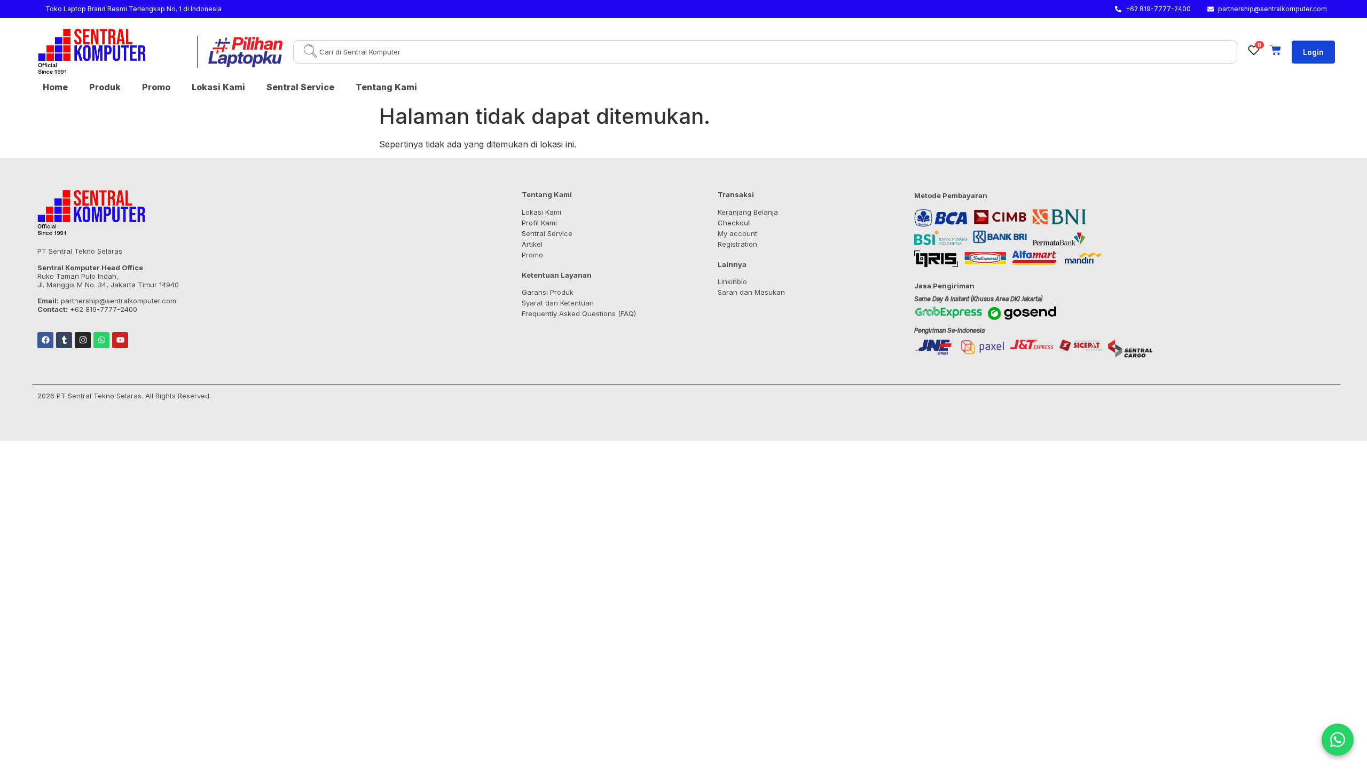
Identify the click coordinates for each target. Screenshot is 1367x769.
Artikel (532, 244)
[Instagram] (83, 340)
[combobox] (765, 52)
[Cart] (1275, 50)
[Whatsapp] (101, 340)
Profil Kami (539, 222)
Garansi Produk (547, 292)
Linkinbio (732, 281)
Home (55, 87)
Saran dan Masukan (751, 292)
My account (737, 233)
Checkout (734, 222)
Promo (156, 87)
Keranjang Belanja (748, 212)
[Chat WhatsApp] (1338, 740)
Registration (737, 244)
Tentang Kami (386, 87)
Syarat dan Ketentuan (558, 303)
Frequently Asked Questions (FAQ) (579, 313)
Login (1313, 52)
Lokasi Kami (218, 87)
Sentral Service (300, 87)
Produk (105, 87)
